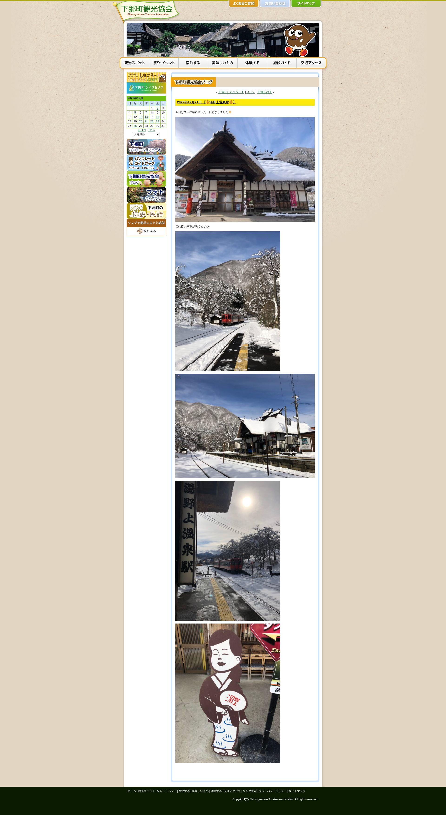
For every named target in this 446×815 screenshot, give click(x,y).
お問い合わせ (275, 4)
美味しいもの (223, 63)
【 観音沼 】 (264, 92)
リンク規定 (250, 791)
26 (135, 125)
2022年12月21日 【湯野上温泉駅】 (206, 102)
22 (152, 121)
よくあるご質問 (243, 4)
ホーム (132, 791)
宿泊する (193, 63)
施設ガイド (282, 63)
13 (140, 117)
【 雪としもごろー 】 (231, 92)
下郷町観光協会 (147, 12)
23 (157, 121)
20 (140, 121)
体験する (252, 63)
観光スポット (134, 63)
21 (146, 121)
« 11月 (142, 130)
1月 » (151, 130)
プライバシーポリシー (273, 791)
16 (157, 117)
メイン (250, 92)
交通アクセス (311, 63)
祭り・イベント (164, 63)
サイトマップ (306, 4)
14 (146, 117)
